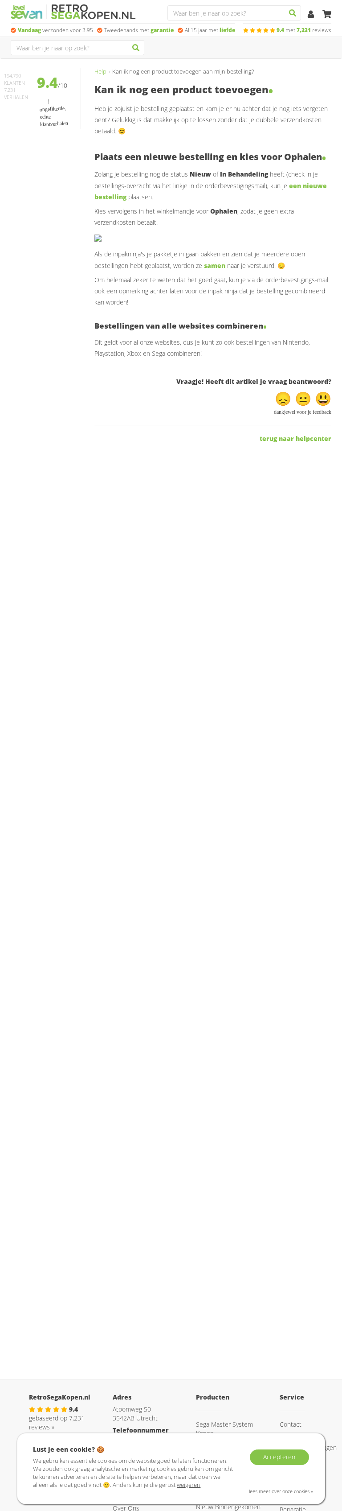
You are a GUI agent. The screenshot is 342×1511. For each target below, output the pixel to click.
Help (100, 71)
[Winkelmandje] (326, 15)
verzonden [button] (55, 30)
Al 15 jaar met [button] (210, 30)
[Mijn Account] (311, 15)
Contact (290, 1424)
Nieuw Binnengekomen (228, 1507)
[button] (285, 398)
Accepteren (279, 1457)
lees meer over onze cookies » (281, 1491)
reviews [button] (304, 30)
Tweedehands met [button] (139, 30)
